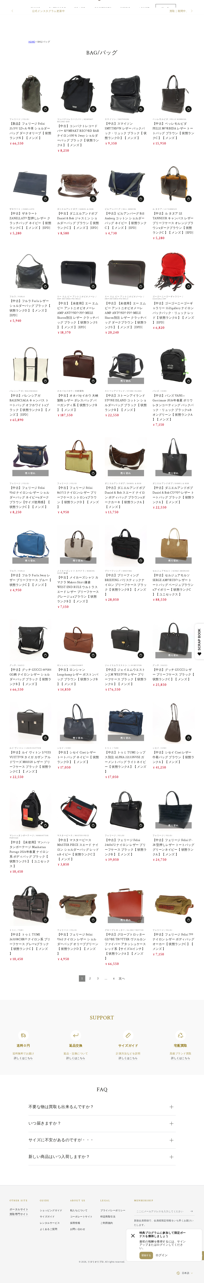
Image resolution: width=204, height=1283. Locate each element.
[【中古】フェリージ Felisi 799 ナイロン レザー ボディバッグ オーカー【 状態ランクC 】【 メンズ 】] (174, 905)
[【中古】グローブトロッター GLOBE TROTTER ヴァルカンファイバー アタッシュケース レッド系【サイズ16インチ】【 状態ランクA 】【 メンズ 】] (126, 905)
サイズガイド (47, 1216)
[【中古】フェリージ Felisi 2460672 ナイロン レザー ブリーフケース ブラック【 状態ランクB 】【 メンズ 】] (126, 810)
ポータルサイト (19, 1209)
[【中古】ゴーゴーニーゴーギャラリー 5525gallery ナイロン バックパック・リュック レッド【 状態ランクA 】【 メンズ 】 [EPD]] (174, 271)
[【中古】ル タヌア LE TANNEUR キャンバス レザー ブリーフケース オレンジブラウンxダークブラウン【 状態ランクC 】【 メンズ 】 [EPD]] (174, 184)
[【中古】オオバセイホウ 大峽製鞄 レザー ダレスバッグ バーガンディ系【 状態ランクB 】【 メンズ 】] (78, 366)
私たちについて (79, 1210)
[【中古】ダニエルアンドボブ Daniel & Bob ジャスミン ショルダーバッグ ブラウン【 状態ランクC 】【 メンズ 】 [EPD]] (78, 184)
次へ (122, 978)
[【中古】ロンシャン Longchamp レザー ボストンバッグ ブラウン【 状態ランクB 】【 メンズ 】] (78, 640)
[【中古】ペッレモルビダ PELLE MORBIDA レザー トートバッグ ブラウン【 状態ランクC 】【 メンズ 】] (174, 94)
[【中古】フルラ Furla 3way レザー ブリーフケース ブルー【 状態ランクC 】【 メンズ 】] (31, 546)
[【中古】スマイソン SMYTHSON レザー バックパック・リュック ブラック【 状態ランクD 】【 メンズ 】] (126, 94)
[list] (102, 1045)
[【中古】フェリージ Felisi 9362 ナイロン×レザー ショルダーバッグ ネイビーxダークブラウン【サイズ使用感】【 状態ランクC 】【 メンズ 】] (31, 458)
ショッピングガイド (51, 1210)
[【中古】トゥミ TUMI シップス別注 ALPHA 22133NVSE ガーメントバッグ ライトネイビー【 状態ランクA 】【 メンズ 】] (126, 723)
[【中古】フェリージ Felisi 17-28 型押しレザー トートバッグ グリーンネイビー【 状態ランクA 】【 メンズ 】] (174, 810)
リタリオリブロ (96, 1261)
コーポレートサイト (81, 1216)
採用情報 (75, 1223)
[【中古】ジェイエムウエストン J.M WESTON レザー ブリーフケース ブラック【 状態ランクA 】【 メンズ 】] (126, 640)
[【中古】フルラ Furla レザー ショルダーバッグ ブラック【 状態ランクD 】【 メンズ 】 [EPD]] (31, 271)
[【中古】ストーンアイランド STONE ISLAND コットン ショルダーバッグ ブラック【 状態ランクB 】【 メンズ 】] (126, 366)
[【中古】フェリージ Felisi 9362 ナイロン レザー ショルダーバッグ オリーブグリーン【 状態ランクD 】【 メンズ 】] (78, 905)
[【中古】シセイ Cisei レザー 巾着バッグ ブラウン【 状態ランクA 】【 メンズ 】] (174, 723)
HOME (31, 41)
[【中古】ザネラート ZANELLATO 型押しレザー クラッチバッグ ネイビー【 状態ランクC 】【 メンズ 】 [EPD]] (31, 184)
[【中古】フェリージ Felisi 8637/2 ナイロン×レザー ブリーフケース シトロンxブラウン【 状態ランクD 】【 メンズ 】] (78, 458)
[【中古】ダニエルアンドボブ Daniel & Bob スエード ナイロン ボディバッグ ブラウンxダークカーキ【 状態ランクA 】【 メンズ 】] (126, 458)
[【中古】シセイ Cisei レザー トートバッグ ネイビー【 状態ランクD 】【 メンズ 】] (78, 723)
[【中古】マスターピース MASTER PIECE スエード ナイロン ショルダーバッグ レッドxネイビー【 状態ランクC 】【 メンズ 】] (78, 810)
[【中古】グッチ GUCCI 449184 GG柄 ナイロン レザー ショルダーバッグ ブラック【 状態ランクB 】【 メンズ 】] (31, 640)
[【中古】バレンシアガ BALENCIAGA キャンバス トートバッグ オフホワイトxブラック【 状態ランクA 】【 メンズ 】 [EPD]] (31, 366)
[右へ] (191, 11)
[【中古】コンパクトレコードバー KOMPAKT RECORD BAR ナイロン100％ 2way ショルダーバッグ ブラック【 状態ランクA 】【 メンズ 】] (78, 94)
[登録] (192, 1211)
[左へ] (13, 11)
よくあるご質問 (48, 1229)
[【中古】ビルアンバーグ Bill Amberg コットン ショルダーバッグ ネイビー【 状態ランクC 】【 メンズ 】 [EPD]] (126, 184)
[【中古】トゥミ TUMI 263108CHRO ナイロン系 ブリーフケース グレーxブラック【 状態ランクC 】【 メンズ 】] (31, 905)
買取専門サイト (19, 1214)
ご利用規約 (106, 1223)
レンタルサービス (50, 1223)
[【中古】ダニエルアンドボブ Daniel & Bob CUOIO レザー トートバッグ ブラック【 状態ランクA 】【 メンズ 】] (174, 458)
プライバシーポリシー (113, 1210)
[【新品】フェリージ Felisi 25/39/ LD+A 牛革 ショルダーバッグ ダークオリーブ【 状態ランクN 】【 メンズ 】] (31, 94)
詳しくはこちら (23, 1058)
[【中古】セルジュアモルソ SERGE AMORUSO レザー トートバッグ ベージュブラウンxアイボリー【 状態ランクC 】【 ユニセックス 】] (174, 546)
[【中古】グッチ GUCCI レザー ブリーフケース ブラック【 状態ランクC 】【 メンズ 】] (174, 640)
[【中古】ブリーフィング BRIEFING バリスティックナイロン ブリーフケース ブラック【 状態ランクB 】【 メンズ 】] (126, 546)
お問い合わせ (77, 1229)
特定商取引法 (107, 1216)
